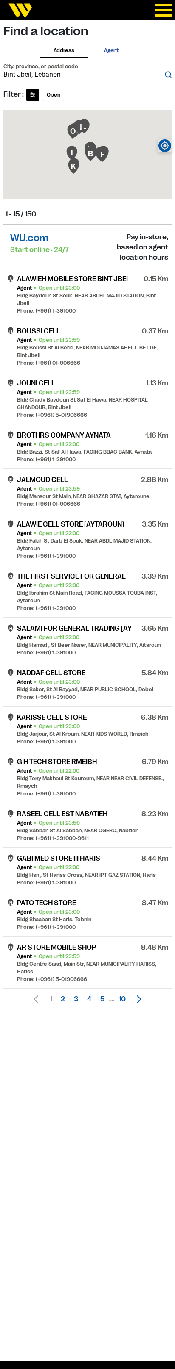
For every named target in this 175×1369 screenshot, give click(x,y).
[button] (137, 999)
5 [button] (102, 999)
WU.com (29, 238)
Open (53, 95)
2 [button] (63, 999)
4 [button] (89, 999)
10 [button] (122, 999)
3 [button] (76, 999)
